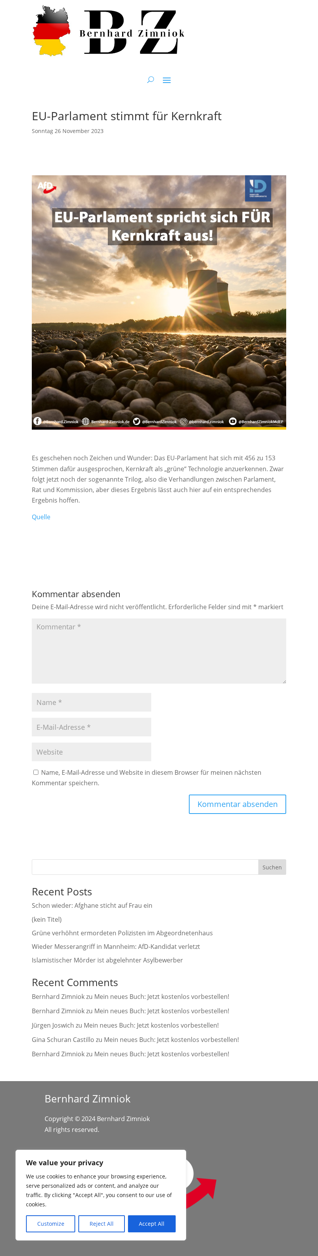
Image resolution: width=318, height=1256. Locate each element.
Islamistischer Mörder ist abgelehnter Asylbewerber (107, 960)
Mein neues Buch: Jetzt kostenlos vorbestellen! (161, 996)
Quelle (41, 517)
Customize (50, 1223)
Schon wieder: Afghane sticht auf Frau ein (92, 905)
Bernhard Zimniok (58, 996)
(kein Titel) (47, 919)
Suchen (272, 867)
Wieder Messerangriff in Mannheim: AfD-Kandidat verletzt (116, 946)
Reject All (102, 1223)
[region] (101, 1195)
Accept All (151, 1223)
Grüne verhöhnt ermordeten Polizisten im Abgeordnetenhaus (122, 933)
